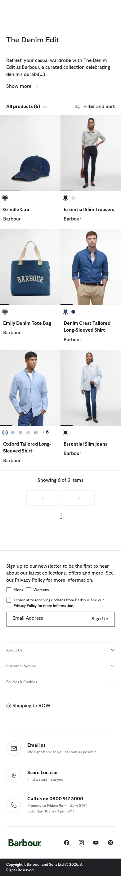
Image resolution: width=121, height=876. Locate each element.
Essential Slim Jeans (85, 444)
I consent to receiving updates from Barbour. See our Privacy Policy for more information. (59, 603)
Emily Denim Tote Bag (27, 323)
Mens (18, 590)
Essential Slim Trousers (89, 209)
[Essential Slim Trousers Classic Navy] (90, 153)
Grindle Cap (16, 209)
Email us (36, 745)
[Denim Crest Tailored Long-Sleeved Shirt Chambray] (90, 267)
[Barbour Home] (25, 842)
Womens (41, 590)
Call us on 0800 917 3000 (55, 799)
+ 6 (45, 432)
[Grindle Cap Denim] (30, 153)
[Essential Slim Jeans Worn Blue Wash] (90, 388)
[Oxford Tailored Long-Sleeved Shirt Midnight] (30, 388)
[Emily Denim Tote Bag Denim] (30, 267)
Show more (19, 86)
